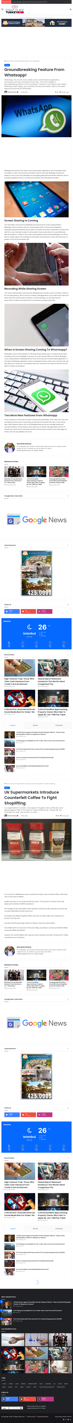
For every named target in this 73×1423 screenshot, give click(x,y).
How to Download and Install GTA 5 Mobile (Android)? (35, 758)
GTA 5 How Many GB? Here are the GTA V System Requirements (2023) (40, 749)
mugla (21, 1387)
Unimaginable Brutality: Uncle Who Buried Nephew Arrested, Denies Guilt (34, 2)
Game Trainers (67, 1416)
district (66, 1383)
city (54, 1383)
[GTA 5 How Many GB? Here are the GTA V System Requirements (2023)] (9, 751)
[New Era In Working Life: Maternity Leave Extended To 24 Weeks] (60, 1366)
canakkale (48, 1383)
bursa (41, 1383)
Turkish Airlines (61, 1387)
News (12, 61)
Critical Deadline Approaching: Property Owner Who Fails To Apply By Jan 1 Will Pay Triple (36, 481)
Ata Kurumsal (31, 1416)
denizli (60, 1383)
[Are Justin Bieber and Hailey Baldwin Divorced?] (9, 768)
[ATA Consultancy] (36, 22)
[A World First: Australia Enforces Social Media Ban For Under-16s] (19, 698)
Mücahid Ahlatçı (12, 92)
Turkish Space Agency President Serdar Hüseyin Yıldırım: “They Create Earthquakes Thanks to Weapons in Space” (40, 733)
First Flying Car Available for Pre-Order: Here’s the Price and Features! (40, 741)
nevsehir (28, 1387)
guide (3, 1387)
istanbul (10, 1387)
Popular (12, 725)
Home (7, 61)
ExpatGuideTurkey (43, 1416)
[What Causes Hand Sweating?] (12, 1339)
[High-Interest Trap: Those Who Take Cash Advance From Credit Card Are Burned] (19, 668)
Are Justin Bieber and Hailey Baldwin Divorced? (32, 766)
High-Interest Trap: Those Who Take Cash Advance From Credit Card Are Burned (19, 681)
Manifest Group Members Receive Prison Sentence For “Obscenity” (13, 480)
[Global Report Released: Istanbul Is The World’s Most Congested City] (53, 668)
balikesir (23, 1383)
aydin (16, 1383)
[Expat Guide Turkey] (15, 9)
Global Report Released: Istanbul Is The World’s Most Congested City (51, 681)
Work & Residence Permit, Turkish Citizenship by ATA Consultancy (36, 17)
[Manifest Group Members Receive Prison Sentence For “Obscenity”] (14, 471)
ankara (4, 1383)
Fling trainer (58, 1416)
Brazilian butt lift (32, 1383)
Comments (59, 725)
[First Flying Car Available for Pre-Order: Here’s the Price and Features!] (9, 743)
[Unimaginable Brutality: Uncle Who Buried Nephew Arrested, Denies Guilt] (59, 471)
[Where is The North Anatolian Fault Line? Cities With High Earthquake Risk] (36, 1339)
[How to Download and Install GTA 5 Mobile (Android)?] (9, 760)
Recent (35, 725)
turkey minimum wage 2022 (46, 1387)
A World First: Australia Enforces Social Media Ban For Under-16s (19, 710)
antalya (11, 1383)
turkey (35, 1387)
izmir (16, 1387)
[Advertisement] (36, 43)
